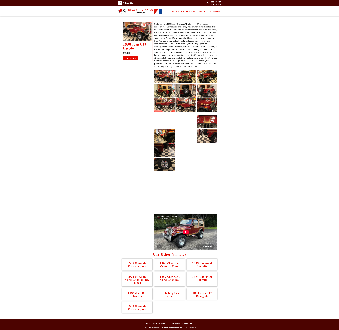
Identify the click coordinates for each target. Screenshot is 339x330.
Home (171, 11)
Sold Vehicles (214, 11)
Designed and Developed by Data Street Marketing (178, 327)
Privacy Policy (188, 323)
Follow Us (128, 3)
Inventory (180, 11)
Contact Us (201, 11)
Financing (190, 11)
